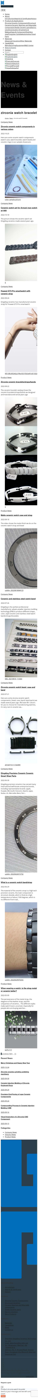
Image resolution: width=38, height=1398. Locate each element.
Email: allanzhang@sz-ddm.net (16, 1343)
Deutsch (16, 63)
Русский (16, 66)
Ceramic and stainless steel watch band (18, 598)
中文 (11, 59)
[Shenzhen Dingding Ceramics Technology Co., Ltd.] (2, 4)
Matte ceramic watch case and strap (16, 515)
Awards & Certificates (22, 18)
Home (7, 14)
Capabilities (9, 43)
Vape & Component (18, 32)
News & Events (10, 48)
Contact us (9, 1330)
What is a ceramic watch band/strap (16, 882)
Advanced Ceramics (12, 41)
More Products (10, 1314)
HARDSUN (30, 1377)
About (7, 16)
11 (15, 1054)
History (33, 18)
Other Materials (26, 41)
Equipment (20, 45)
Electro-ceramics (11, 1312)
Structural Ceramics (12, 1303)
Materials (8, 39)
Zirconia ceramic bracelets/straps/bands (18, 381)
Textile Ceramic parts (23, 27)
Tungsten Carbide (15, 34)
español (16, 68)
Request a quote (7, 6)
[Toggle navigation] (3, 10)
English (14, 54)
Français (16, 61)
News (7, 1327)
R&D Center (29, 45)
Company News (7, 122)
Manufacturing (10, 45)
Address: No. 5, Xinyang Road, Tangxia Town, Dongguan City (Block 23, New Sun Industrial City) (20, 1352)
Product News (6, 377)
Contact (8, 50)
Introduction (9, 18)
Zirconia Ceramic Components (16, 23)
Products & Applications (14, 21)
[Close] (2, 1387)
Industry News (10, 1134)
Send (3, 1396)
